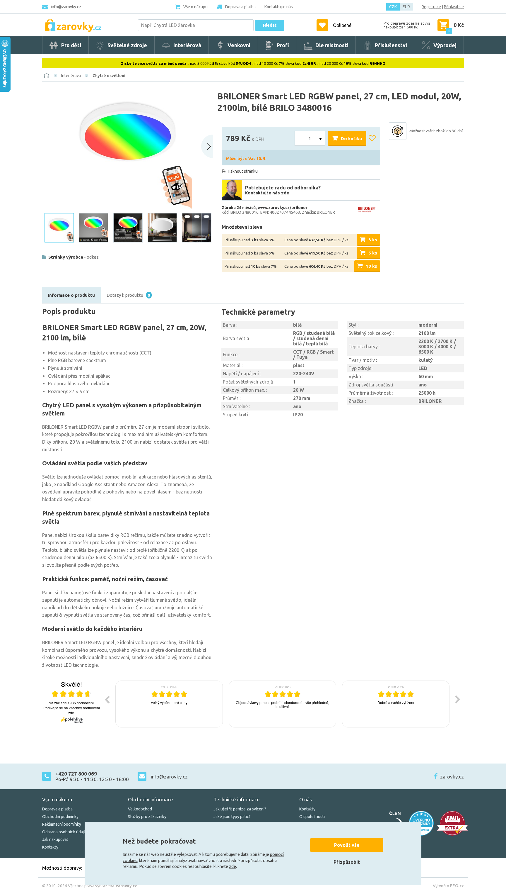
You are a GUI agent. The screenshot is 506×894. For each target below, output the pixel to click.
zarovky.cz (452, 776)
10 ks (371, 266)
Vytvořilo (448, 885)
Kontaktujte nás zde (267, 192)
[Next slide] (207, 146)
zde (232, 866)
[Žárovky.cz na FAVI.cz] (452, 823)
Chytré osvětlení (109, 75)
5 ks (372, 252)
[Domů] (46, 76)
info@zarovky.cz (66, 6)
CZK (393, 6)
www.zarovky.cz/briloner (282, 207)
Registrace (431, 6)
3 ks (372, 239)
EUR (406, 6)
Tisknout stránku (242, 171)
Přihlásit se (454, 6)
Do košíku (351, 138)
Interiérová (71, 75)
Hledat (269, 25)
